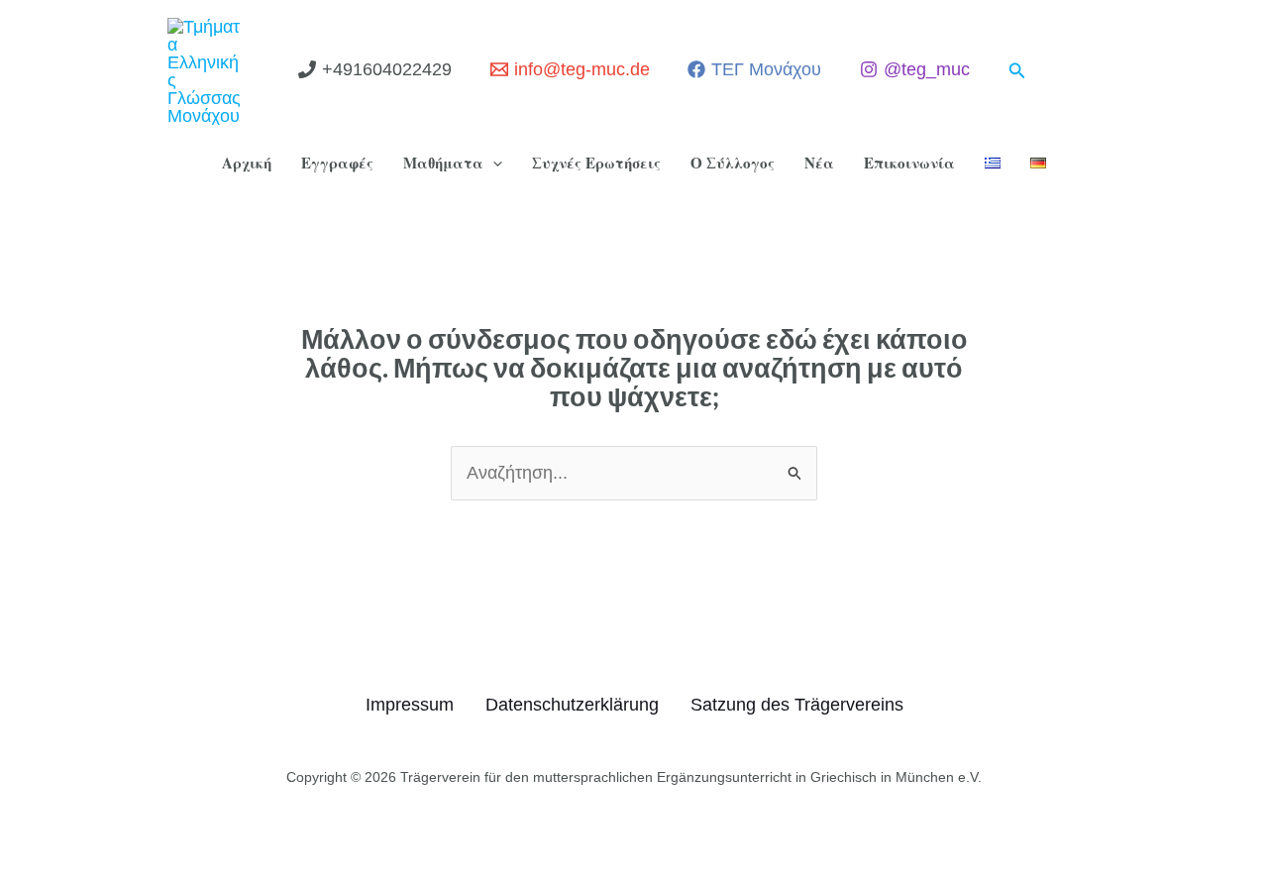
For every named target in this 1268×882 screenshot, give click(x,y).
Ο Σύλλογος (732, 162)
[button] (1017, 71)
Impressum (410, 705)
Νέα (819, 162)
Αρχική (246, 162)
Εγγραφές (337, 162)
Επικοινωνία (909, 162)
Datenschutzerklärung (572, 705)
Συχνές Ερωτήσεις (596, 162)
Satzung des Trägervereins (796, 705)
